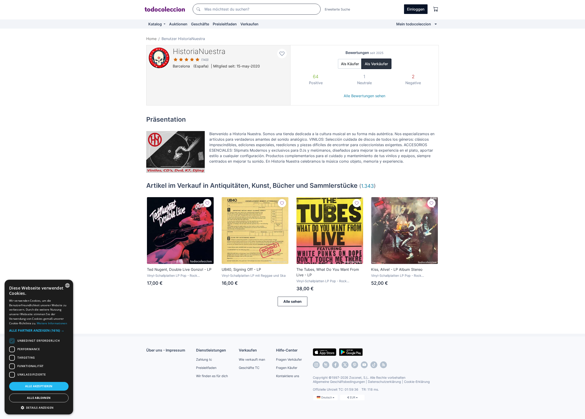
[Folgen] (207, 203)
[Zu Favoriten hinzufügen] (282, 53)
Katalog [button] (155, 24)
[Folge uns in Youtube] (364, 364)
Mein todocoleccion (413, 24)
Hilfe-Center (287, 350)
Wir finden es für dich (212, 376)
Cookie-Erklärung (417, 382)
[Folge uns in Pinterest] (354, 364)
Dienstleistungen (211, 350)
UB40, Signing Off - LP (241, 269)
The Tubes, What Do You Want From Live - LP (327, 272)
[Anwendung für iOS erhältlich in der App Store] (324, 351)
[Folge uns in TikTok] (373, 364)
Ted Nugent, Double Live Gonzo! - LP (179, 269)
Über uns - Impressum (165, 350)
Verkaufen (249, 24)
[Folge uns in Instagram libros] (325, 364)
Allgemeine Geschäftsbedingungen (339, 382)
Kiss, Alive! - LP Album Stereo (397, 269)
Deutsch (327, 397)
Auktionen (178, 24)
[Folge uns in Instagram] (316, 364)
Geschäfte (200, 24)
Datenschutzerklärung (384, 382)
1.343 (367, 186)
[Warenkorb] (436, 9)
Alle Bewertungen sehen (364, 96)
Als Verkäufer (376, 64)
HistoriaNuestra (199, 51)
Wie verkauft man (252, 359)
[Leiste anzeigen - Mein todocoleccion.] (436, 24)
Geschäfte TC (249, 368)
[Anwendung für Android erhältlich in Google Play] (351, 351)
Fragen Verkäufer (289, 359)
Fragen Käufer (286, 368)
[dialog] (39, 347)
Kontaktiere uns (287, 376)
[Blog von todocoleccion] (383, 364)
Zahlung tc (204, 359)
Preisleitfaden (225, 24)
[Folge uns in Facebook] (335, 364)
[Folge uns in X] (345, 364)
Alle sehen (292, 301)
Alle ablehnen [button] (39, 398)
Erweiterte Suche (337, 9)
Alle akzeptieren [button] (38, 386)
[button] (39, 330)
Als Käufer (350, 64)
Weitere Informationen (52, 323)
